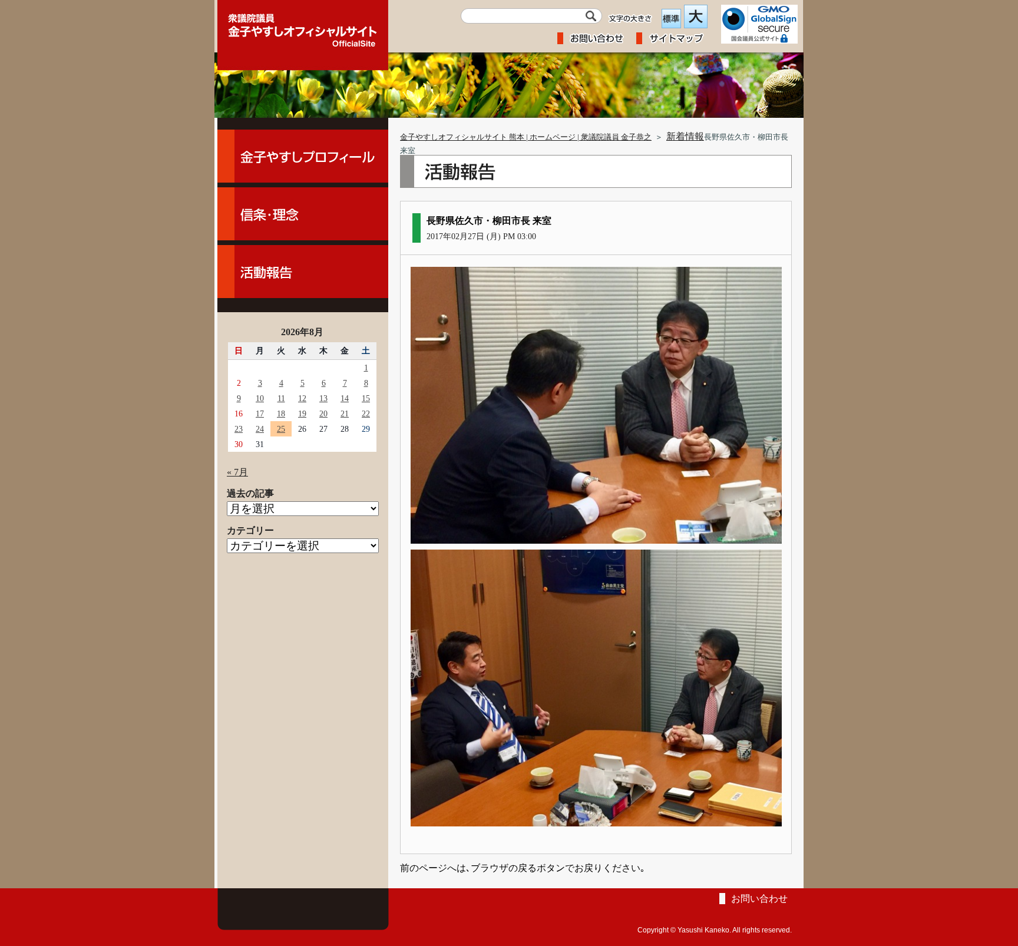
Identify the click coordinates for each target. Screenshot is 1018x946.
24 (260, 429)
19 (302, 413)
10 (260, 398)
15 (366, 398)
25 (281, 429)
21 (345, 413)
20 (323, 413)
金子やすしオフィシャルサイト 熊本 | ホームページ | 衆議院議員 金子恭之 (526, 137)
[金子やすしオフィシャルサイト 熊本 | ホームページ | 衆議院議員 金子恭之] (302, 26)
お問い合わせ (759, 899)
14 (345, 398)
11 (281, 398)
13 (323, 398)
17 (260, 413)
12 (302, 398)
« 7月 (237, 472)
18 (281, 413)
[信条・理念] (302, 213)
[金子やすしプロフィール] (302, 156)
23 (238, 429)
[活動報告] (302, 271)
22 (366, 413)
